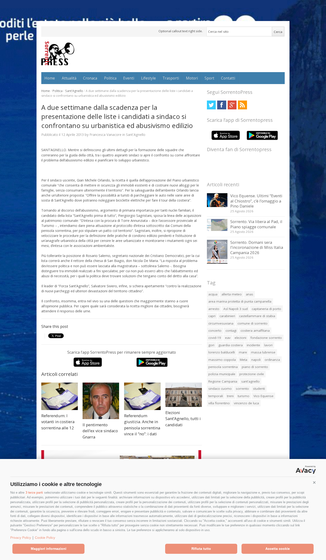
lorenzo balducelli (221, 352)
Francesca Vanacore (105, 134)
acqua (212, 294)
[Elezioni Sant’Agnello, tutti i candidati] (183, 395)
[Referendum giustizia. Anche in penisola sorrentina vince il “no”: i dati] (142, 396)
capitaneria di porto (266, 309)
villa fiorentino (219, 403)
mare (243, 352)
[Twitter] (211, 105)
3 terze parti (34, 492)
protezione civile (251, 374)
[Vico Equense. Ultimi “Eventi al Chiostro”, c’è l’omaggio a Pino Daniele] (217, 205)
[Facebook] (221, 105)
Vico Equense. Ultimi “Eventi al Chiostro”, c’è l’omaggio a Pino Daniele (256, 201)
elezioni (240, 338)
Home (49, 78)
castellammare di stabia (257, 316)
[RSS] (242, 105)
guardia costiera (230, 345)
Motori (192, 78)
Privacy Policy (20, 537)
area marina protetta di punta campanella (239, 301)
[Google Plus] (232, 105)
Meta (243, 359)
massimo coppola (222, 359)
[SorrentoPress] (57, 53)
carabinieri (227, 316)
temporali (215, 396)
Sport (209, 78)
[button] (314, 482)
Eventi (128, 78)
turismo (243, 396)
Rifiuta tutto (201, 548)
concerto (214, 330)
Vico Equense (263, 396)
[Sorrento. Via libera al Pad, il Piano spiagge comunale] (217, 229)
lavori (268, 345)
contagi (231, 330)
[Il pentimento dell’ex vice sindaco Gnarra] (101, 401)
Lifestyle (148, 78)
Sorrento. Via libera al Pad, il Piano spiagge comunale (256, 224)
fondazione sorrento (266, 338)
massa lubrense (263, 352)
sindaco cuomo (220, 388)
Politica (110, 78)
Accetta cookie (277, 548)
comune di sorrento (252, 323)
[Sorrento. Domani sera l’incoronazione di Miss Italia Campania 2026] (217, 264)
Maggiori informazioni (48, 548)
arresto (213, 309)
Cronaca (90, 78)
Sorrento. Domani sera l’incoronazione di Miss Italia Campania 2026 (256, 247)
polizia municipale (221, 374)
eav (228, 338)
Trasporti (171, 78)
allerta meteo (231, 294)
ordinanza (272, 359)
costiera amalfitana (255, 330)
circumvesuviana (220, 323)
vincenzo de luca (246, 403)
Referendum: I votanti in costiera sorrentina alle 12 (57, 422)
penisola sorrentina (223, 367)
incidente (253, 345)
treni (230, 396)
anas (249, 294)
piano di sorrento (255, 367)
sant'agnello (250, 381)
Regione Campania (222, 381)
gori (211, 345)
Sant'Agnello (74, 91)
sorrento (242, 388)
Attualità (69, 78)
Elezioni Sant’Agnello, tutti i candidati (183, 418)
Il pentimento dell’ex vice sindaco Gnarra (100, 431)
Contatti (228, 78)
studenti (259, 388)
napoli (256, 359)
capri (212, 316)
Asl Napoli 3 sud (235, 309)
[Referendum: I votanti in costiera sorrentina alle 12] (59, 396)
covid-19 (214, 338)
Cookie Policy (45, 537)
